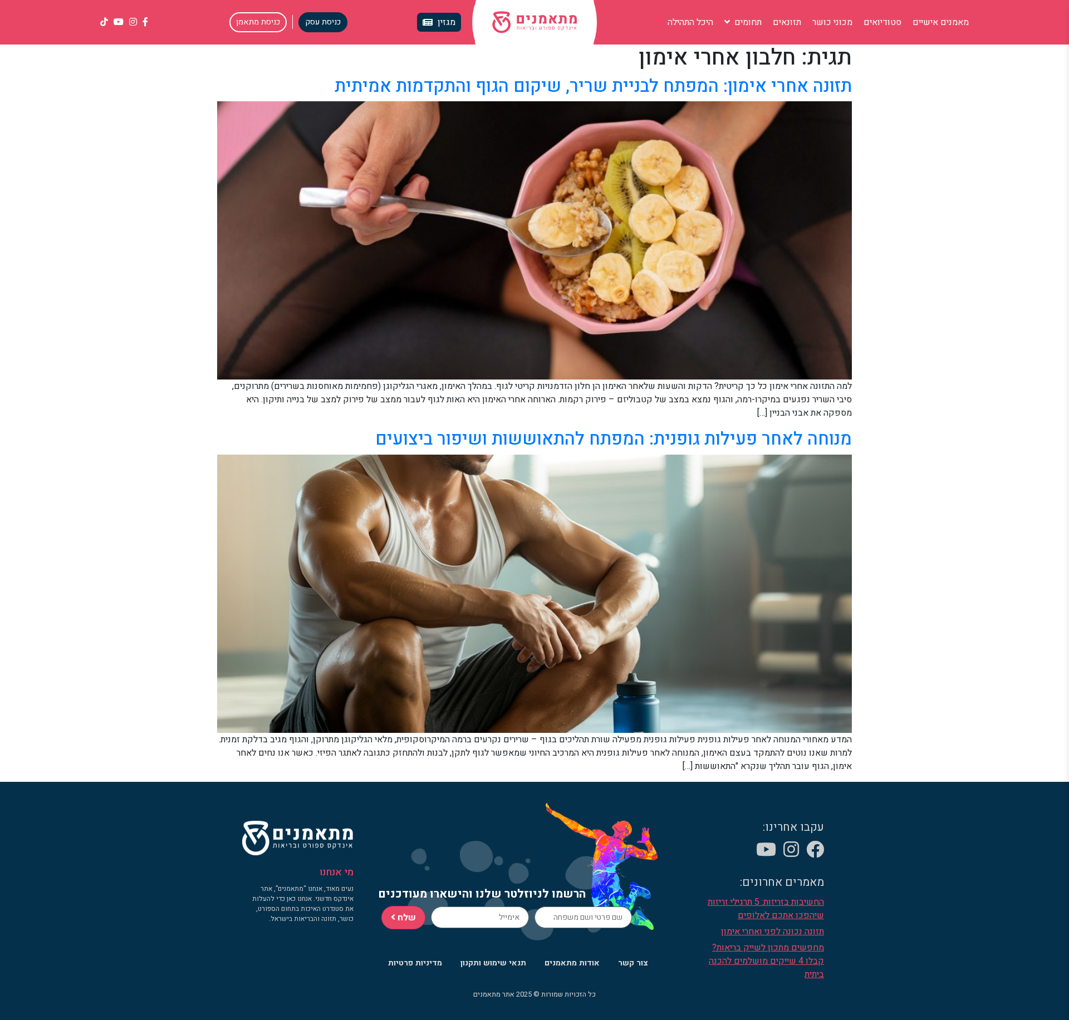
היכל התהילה (690, 22)
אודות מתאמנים (572, 963)
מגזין (446, 22)
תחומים (747, 22)
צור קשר (633, 963)
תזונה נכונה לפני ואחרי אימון (772, 931)
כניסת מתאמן (258, 22)
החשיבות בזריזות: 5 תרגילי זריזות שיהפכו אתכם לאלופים (766, 908)
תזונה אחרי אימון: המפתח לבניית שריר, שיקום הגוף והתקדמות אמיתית (593, 86)
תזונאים (787, 22)
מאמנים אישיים (941, 22)
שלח (405, 917)
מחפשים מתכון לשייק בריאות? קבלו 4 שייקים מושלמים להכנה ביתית (766, 961)
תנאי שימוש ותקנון (493, 963)
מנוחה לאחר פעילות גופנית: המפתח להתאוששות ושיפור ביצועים (613, 439)
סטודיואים (882, 22)
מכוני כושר (832, 22)
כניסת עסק (323, 22)
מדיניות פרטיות (415, 963)
